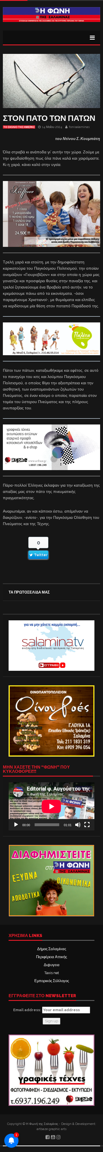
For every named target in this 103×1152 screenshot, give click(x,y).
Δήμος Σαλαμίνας (51, 949)
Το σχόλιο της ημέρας (19, 127)
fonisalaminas (79, 127)
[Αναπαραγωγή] (16, 825)
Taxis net (51, 973)
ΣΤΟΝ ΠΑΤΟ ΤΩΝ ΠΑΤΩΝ (49, 118)
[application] (51, 806)
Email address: (27, 1010)
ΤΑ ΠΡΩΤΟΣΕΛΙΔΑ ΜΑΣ (29, 592)
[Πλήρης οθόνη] (87, 825)
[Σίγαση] (78, 825)
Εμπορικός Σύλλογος (51, 981)
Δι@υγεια (52, 965)
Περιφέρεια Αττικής (51, 957)
